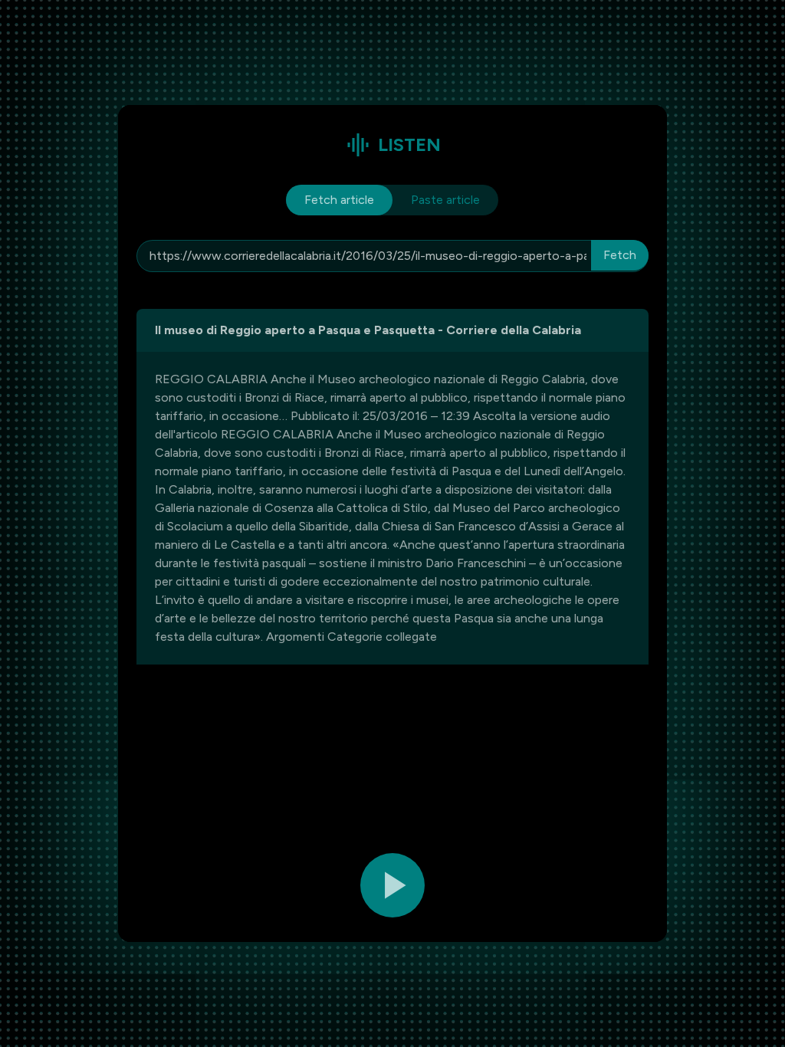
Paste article (445, 199)
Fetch (619, 255)
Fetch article (339, 199)
